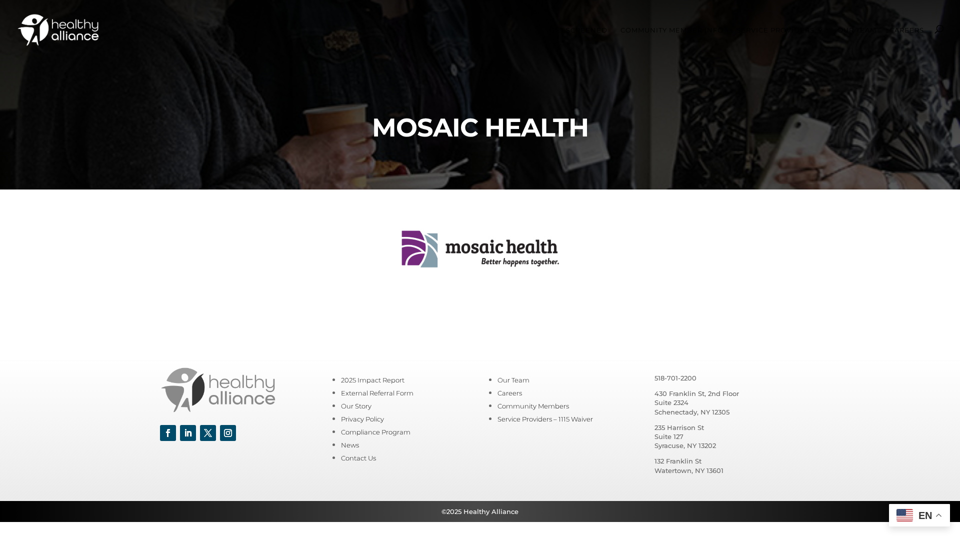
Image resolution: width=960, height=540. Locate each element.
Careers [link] (907, 30)
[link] (58, 29)
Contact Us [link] (358, 458)
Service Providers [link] (775, 30)
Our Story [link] (356, 406)
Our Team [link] (857, 30)
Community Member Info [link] (672, 30)
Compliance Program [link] (375, 432)
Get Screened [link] (579, 30)
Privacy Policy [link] (362, 419)
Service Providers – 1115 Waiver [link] (545, 419)
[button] (168, 433)
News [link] (350, 445)
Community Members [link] (533, 406)
